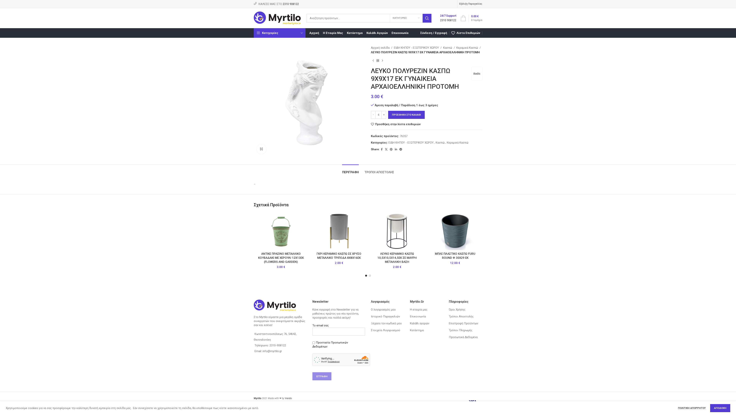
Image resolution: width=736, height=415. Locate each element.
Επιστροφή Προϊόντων (463, 323)
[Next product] (382, 60)
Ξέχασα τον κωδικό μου (386, 323)
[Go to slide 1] (366, 276)
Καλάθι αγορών (419, 323)
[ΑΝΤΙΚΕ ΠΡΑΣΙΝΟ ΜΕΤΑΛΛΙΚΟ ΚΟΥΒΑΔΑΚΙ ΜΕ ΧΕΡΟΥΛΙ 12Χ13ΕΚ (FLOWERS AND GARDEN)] (281, 231)
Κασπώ (447, 47)
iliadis (476, 73)
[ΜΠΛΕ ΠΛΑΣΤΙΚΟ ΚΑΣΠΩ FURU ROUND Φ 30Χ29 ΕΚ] (455, 231)
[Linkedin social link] (396, 149)
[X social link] (386, 149)
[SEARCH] (427, 18)
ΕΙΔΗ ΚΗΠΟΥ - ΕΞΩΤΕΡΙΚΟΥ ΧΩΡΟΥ (416, 47)
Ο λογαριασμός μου (383, 309)
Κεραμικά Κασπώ (467, 47)
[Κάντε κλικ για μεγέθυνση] (261, 149)
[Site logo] (277, 18)
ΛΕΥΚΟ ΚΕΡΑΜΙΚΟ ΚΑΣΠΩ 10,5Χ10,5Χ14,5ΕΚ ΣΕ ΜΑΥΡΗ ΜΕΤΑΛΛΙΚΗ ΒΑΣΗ (397, 258)
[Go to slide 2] (370, 276)
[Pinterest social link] (391, 149)
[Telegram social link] (400, 149)
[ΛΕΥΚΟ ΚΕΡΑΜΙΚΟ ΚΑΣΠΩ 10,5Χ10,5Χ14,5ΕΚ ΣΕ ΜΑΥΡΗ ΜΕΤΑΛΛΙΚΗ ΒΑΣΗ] (397, 231)
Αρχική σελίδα (380, 47)
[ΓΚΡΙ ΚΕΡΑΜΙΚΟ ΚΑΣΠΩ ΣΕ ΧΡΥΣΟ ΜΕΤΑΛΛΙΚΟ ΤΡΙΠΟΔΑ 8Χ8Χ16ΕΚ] (339, 231)
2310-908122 (277, 345)
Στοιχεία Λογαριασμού (385, 330)
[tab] (350, 170)
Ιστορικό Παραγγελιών (385, 316)
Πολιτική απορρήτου (692, 408)
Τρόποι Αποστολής (461, 316)
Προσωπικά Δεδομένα (463, 337)
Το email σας (320, 325)
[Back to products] (377, 60)
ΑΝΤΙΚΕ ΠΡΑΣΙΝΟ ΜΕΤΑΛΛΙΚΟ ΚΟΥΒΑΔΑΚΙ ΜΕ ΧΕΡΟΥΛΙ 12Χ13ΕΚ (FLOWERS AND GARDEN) (281, 258)
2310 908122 (291, 4)
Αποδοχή (720, 408)
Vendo (288, 398)
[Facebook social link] (382, 149)
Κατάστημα (417, 330)
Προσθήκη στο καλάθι (406, 114)
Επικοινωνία (418, 316)
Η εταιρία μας (418, 309)
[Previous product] (373, 60)
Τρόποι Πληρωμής (460, 330)
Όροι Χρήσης (457, 309)
